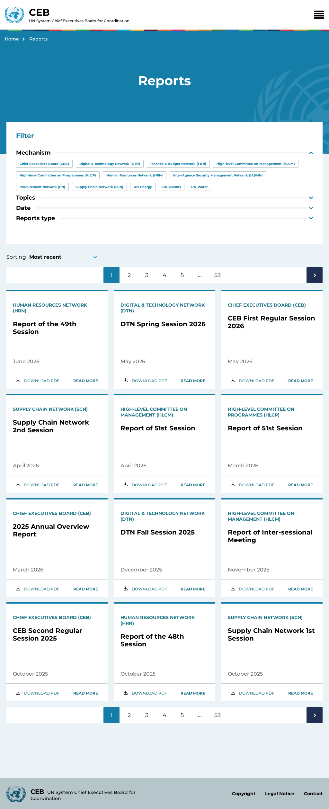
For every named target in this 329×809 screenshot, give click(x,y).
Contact (313, 793)
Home (12, 39)
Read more (85, 380)
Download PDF (41, 380)
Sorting (16, 257)
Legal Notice (279, 793)
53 (217, 275)
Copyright (243, 793)
